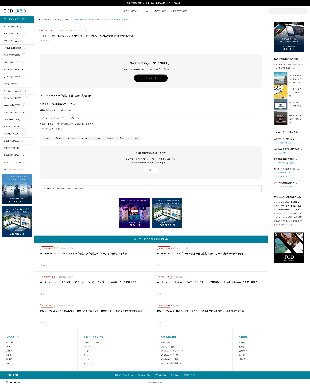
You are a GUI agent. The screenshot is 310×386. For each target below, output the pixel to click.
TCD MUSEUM (281, 176)
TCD (146, 11)
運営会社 (242, 343)
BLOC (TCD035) (65, 188)
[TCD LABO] (15, 11)
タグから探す (160, 11)
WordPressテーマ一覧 (169, 355)
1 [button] (151, 170)
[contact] (19, 382)
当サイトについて (131, 11)
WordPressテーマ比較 (169, 359)
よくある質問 (281, 153)
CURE (8, 347)
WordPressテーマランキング (172, 351)
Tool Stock (175, 375)
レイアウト (88, 363)
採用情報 (242, 355)
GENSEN (9, 359)
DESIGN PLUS (189, 375)
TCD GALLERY (144, 375)
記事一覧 (45, 41)
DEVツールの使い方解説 (285, 163)
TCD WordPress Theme (124, 375)
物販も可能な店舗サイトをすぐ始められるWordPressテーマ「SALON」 (155, 3)
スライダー (88, 347)
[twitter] (7, 382)
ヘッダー (87, 351)
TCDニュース (166, 343)
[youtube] (15, 382)
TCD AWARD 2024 (283, 173)
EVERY (9, 351)
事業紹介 (242, 347)
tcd (53, 188)
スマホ (86, 359)
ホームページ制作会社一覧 (171, 363)
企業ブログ (243, 351)
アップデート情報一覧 (284, 186)
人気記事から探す (179, 11)
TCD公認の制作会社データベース (288, 143)
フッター (87, 355)
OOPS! (8, 363)
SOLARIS (9, 343)
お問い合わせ (244, 359)
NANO (8, 355)
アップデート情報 (168, 347)
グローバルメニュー (91, 343)
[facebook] (11, 382)
